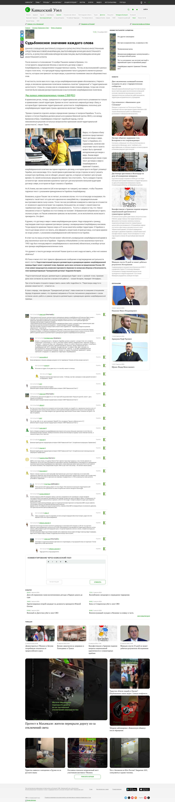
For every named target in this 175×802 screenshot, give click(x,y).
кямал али (42, 314)
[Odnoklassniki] (22, 49)
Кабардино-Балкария (122, 15)
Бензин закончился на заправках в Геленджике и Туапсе (70, 647)
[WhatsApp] (22, 39)
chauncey (41, 439)
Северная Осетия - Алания (102, 18)
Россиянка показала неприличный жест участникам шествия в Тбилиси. (83, 771)
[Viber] (22, 42)
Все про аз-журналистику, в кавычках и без (133, 43)
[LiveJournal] (22, 53)
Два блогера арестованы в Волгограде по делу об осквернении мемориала (128, 174)
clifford (41, 405)
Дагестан (102, 15)
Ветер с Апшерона (56, 28)
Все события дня (144, 616)
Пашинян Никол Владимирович (124, 310)
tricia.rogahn (42, 471)
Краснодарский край (45, 18)
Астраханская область (70, 15)
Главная (27, 28)
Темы (37, 2)
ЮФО (38, 21)
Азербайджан (50, 15)
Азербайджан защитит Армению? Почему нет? (132, 67)
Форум (82, 2)
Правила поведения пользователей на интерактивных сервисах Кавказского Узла (68, 797)
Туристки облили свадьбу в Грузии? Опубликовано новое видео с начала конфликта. (129, 692)
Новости (28, 2)
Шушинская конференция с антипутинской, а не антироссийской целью (133, 55)
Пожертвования (117, 789)
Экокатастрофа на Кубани (141, 24)
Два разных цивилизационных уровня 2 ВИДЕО (50, 95)
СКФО (114, 18)
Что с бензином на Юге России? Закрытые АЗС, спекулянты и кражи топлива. (129, 771)
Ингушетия (110, 15)
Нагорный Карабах (59, 18)
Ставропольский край (124, 18)
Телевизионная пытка (125, 49)
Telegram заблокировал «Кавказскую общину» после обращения (128, 729)
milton (46, 513)
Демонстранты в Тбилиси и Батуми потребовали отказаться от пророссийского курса (39, 648)
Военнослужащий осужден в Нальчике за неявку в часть (111, 613)
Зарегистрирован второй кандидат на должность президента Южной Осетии (54, 605)
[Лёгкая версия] (141, 2)
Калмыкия (133, 15)
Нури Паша (47, 484)
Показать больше (87, 776)
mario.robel (42, 428)
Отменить (97, 582)
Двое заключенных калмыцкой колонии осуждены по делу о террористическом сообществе (127, 83)
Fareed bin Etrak (43, 458)
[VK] (22, 32)
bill (40, 384)
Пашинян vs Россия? (88, 24)
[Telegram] (22, 35)
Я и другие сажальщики (126, 36)
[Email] (22, 56)
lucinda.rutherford (44, 494)
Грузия (96, 15)
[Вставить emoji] (66, 561)
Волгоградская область (85, 15)
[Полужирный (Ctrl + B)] (48, 561)
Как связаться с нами (102, 789)
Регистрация (54, 582)
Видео (99, 2)
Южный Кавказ (30, 21)
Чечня (134, 18)
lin (49, 374)
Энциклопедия (70, 2)
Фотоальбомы (110, 2)
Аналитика (56, 2)
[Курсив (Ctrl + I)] (52, 561)
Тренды (46, 2)
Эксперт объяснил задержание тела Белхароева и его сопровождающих (126, 139)
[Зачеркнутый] (61, 561)
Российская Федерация (73, 18)
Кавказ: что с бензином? (35, 24)
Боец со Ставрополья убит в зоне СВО (104, 604)
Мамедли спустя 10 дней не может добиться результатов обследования (129, 263)
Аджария (35, 15)
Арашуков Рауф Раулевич (122, 339)
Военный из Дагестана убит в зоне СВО (42, 613)
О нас (90, 789)
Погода (123, 2)
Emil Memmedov (48, 338)
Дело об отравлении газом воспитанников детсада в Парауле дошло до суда (54, 596)
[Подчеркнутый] (56, 561)
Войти (146, 9)
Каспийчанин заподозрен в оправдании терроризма (109, 595)
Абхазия (28, 15)
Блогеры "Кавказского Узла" (40, 28)
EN (149, 2)
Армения (58, 15)
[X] (22, 46)
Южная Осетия (142, 18)
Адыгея (42, 15)
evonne (46, 365)
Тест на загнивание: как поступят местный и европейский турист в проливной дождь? (133, 61)
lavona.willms (43, 357)
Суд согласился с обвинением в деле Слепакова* (126, 103)
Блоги (90, 2)
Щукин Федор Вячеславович (123, 367)
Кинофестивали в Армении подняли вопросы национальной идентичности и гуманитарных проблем (130, 211)
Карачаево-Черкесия (32, 18)
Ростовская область (87, 18)
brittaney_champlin (44, 523)
